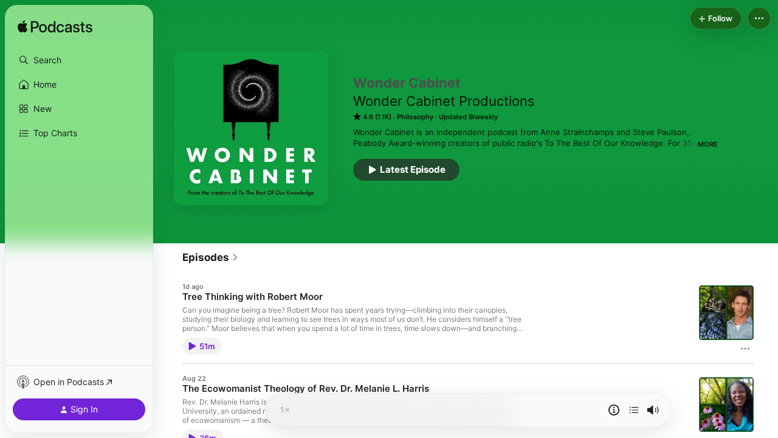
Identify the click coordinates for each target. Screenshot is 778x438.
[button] (79, 60)
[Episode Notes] (614, 410)
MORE (708, 144)
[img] (55, 27)
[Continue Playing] (634, 410)
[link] (210, 257)
